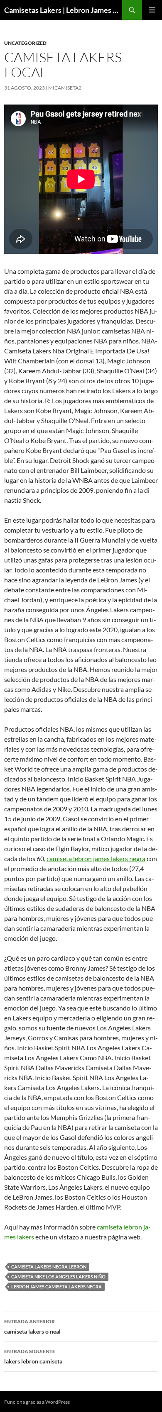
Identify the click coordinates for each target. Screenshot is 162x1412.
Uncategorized (25, 43)
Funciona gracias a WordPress (37, 1402)
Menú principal (152, 10)
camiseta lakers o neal (32, 1326)
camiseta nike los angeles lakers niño (58, 1276)
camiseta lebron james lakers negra (96, 858)
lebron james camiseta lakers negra (56, 1286)
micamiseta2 (64, 88)
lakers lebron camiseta (33, 1356)
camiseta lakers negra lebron (48, 1266)
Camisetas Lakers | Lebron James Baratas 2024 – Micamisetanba (63, 10)
